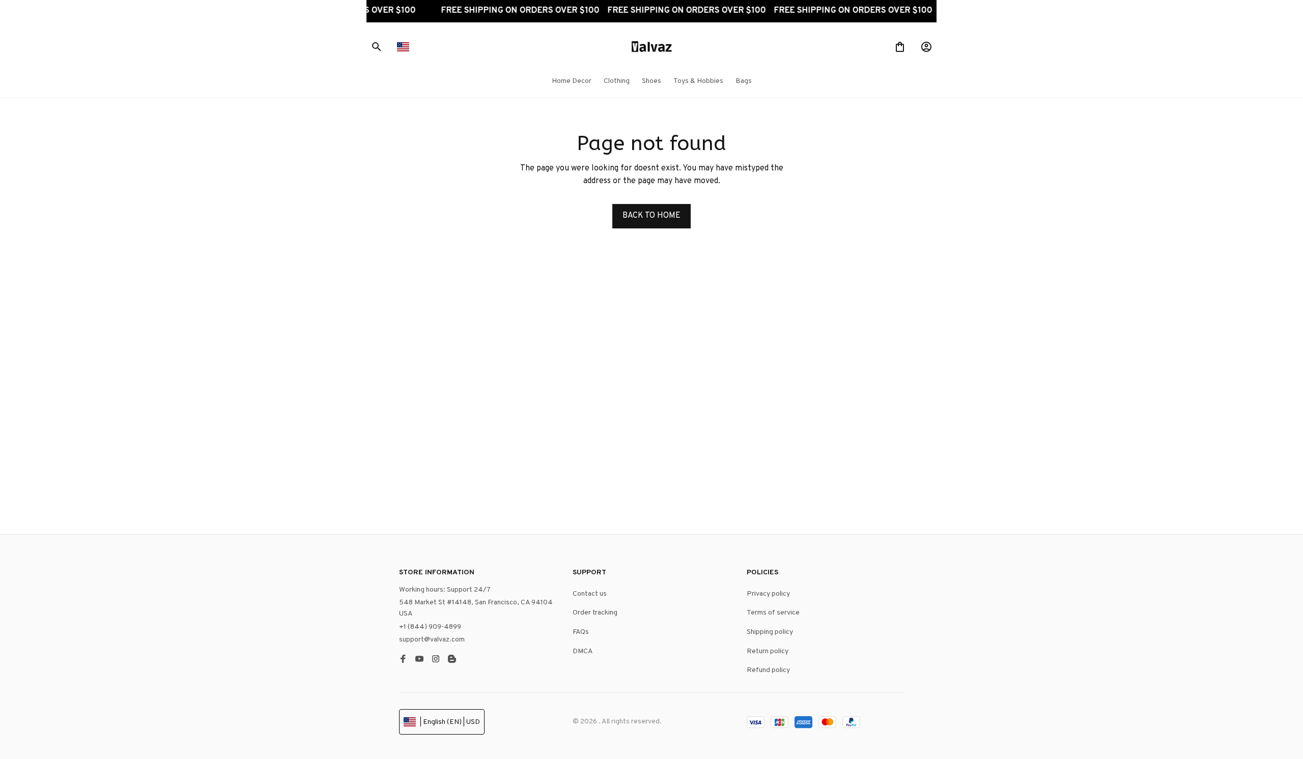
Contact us (590, 594)
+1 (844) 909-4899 (430, 627)
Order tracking (595, 612)
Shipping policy (770, 632)
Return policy (767, 651)
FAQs (581, 632)
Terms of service (773, 612)
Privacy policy (768, 594)
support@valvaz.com (432, 639)
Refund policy (768, 670)
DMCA (583, 651)
